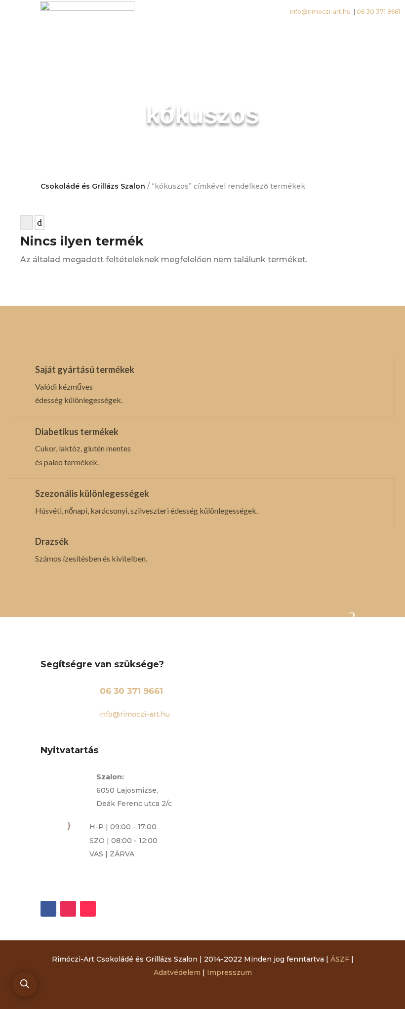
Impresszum (229, 972)
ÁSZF (339, 959)
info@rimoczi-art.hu (133, 714)
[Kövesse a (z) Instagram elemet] (68, 909)
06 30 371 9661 (131, 691)
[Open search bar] (25, 983)
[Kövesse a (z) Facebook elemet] (48, 909)
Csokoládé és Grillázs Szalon (92, 186)
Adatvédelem (177, 972)
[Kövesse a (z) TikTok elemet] (88, 909)
